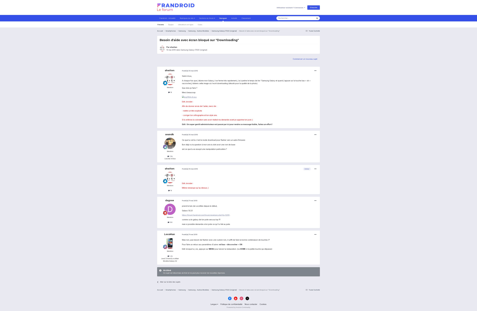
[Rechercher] (317, 18)
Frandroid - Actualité (167, 18)
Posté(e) (190, 71)
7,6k (171, 156)
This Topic (307, 18)
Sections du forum (206, 18)
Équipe (171, 25)
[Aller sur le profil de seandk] (170, 143)
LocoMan (169, 234)
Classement (246, 18)
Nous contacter (251, 304)
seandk (169, 134)
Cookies (263, 304)
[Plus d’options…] (315, 70)
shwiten (173, 47)
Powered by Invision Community (238, 307)
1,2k (171, 256)
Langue (214, 304)
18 (171, 92)
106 (170, 222)
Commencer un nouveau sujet (305, 59)
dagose (169, 200)
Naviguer (223, 18)
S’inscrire (313, 7)
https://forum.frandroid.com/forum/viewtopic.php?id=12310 (206, 215)
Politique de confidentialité (231, 304)
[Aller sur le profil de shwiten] (162, 48)
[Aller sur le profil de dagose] (170, 209)
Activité (234, 18)
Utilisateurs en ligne (185, 25)
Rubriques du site (187, 18)
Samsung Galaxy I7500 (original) (194, 50)
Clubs (200, 25)
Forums (161, 25)
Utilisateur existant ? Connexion (290, 8)
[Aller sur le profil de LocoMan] (170, 243)
